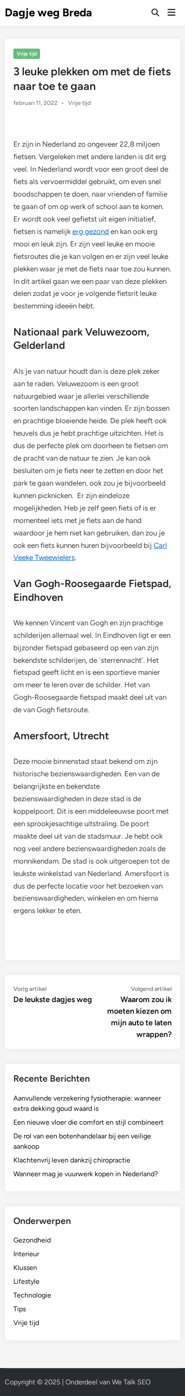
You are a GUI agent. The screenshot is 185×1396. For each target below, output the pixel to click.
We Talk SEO (131, 1382)
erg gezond (90, 231)
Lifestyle (26, 1281)
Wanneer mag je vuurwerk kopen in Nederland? (85, 1174)
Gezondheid (32, 1240)
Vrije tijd (27, 54)
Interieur (26, 1254)
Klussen (25, 1268)
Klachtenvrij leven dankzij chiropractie (71, 1160)
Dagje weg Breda (48, 12)
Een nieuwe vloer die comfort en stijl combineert (88, 1122)
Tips (19, 1309)
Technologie (32, 1295)
